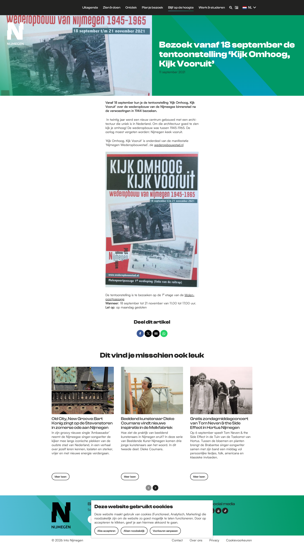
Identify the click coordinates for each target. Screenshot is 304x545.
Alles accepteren (106, 530)
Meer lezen (60, 477)
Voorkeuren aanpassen (165, 530)
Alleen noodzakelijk (134, 530)
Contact (177, 540)
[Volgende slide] (155, 488)
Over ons (196, 540)
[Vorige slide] (148, 488)
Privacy (214, 540)
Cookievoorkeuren (239, 540)
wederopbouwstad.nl (169, 145)
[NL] (244, 8)
